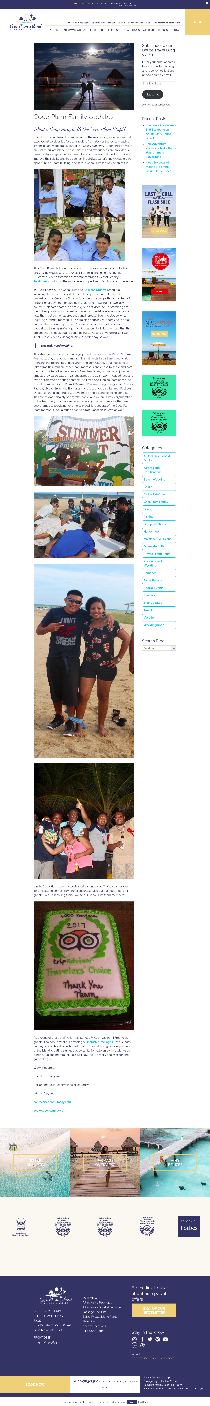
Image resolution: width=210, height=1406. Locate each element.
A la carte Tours (93, 1331)
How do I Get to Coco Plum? (52, 1325)
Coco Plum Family (156, 502)
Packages (54, 30)
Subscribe (152, 94)
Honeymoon (152, 531)
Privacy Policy (151, 1377)
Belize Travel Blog (48, 1316)
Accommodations (75, 30)
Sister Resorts (153, 580)
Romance (150, 573)
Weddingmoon (154, 625)
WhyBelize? (175, 1162)
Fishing (149, 516)
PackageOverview (105, 1162)
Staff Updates (153, 602)
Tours (136, 30)
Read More (143, 1402)
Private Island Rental (157, 554)
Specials (149, 595)
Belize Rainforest (155, 494)
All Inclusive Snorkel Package (102, 1307)
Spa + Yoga (122, 30)
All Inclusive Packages (98, 1042)
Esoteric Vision (169, 1381)
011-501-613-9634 (45, 1342)
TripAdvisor (41, 281)
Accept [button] (132, 1402)
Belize (148, 487)
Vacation (149, 617)
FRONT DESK (42, 1337)
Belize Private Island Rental (100, 1316)
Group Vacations (155, 524)
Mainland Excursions (157, 539)
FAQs (37, 1320)
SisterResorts (35, 1162)
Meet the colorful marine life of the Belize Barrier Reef (158, 167)
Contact (176, 30)
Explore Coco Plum (101, 30)
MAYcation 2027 (135, 23)
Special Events (153, 588)
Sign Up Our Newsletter (154, 1310)
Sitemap (165, 1377)
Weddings (149, 30)
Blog (148, 23)
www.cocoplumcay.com (50, 1110)
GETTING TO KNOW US (49, 1311)
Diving (148, 509)
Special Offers (98, 23)
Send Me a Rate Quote (49, 1330)
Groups (163, 30)
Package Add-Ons (94, 1312)
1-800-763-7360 (80, 23)
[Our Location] (69, 23)
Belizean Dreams (95, 290)
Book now (35, 1384)
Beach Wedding (154, 479)
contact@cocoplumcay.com (52, 1102)
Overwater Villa (154, 546)
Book (197, 22)
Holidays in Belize (116, 23)
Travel (148, 610)
